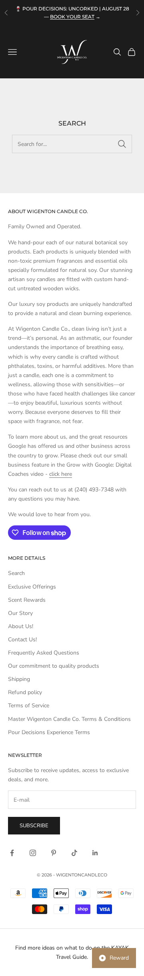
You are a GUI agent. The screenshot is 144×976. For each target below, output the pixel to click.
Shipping (19, 679)
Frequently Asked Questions (43, 653)
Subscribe (34, 825)
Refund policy (25, 692)
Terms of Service (28, 705)
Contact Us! (22, 639)
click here (60, 474)
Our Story (20, 613)
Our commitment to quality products (53, 666)
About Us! (20, 626)
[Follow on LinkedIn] (95, 853)
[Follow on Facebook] (12, 853)
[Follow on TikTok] (74, 853)
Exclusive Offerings (32, 587)
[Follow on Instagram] (33, 853)
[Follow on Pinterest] (54, 853)
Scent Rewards (27, 600)
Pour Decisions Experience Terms (49, 732)
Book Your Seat (72, 17)
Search (16, 573)
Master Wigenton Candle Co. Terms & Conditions (69, 719)
